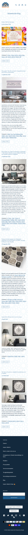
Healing (12, 220)
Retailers (5, 460)
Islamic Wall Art (6, 447)
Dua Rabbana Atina (18, 134)
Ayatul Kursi (11, 356)
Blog (4, 480)
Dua (12, 134)
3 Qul (13, 218)
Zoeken (5, 443)
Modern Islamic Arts (11, 530)
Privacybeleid (6, 464)
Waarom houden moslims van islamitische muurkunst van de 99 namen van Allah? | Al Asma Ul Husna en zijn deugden (13, 240)
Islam (9, 55)
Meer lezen (5, 60)
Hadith (3, 135)
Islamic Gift (4, 57)
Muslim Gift (18, 57)
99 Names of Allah (12, 299)
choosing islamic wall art (14, 421)
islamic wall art (11, 57)
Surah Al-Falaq (5, 223)
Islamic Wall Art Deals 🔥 (9, 484)
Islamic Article (14, 55)
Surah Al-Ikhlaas (13, 223)
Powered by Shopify (20, 530)
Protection (18, 221)
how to (21, 421)
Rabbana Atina (12, 137)
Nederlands (13, 510)
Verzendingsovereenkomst (9, 476)
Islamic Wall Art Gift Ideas (8, 22)
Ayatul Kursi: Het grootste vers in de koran (12, 317)
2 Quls (9, 218)
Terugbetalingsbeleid (8, 472)
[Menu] (25, 4)
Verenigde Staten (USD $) (13, 507)
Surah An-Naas (21, 223)
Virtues (3, 225)
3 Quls (16, 218)
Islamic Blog (21, 55)
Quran (7, 137)
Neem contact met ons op (9, 451)
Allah (9, 134)
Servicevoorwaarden (8, 468)
